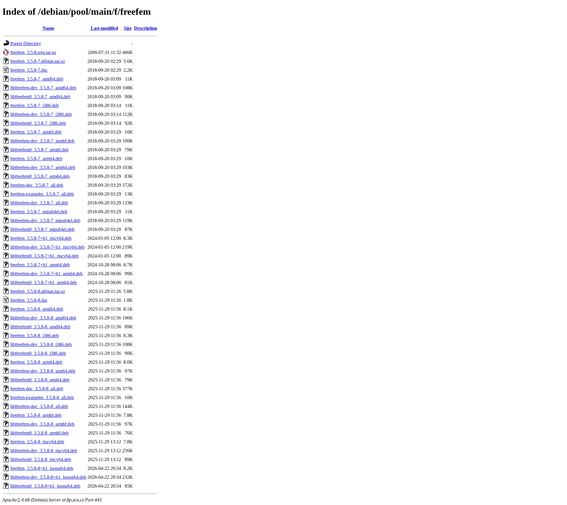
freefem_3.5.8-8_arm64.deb (36, 362)
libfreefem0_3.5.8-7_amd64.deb (40, 96)
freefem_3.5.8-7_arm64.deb (36, 158)
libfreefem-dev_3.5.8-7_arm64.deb (42, 167)
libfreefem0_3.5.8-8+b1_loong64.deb (45, 485)
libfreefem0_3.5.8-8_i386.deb (38, 353)
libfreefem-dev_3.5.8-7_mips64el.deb (45, 220)
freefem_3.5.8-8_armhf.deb (35, 415)
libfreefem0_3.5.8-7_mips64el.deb (42, 229)
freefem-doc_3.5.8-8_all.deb (36, 388)
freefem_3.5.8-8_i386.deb (34, 335)
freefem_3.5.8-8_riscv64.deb (37, 441)
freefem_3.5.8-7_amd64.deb (36, 78)
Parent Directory (25, 43)
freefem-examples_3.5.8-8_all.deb (42, 397)
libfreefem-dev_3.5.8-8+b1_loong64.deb (48, 477)
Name (48, 28)
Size (128, 28)
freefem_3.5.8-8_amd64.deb (36, 308)
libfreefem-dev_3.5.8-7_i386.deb (41, 114)
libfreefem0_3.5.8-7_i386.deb (38, 123)
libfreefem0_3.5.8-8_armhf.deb (39, 432)
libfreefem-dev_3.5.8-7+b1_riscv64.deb (47, 247)
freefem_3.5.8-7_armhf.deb (35, 132)
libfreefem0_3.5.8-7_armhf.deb (39, 149)
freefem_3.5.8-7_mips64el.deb (38, 211)
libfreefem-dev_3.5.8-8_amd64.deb (43, 317)
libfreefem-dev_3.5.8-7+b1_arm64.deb (46, 273)
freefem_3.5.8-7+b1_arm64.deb (40, 264)
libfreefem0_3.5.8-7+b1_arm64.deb (43, 282)
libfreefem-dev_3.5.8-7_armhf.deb (42, 140)
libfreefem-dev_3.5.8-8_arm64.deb (42, 370)
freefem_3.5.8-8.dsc (29, 300)
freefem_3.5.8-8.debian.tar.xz (37, 291)
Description (145, 28)
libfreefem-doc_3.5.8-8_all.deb (39, 406)
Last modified (104, 28)
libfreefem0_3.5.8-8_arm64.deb (39, 379)
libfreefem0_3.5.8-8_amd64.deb (40, 326)
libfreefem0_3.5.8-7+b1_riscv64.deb (44, 255)
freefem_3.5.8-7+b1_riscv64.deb (40, 238)
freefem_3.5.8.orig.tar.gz (33, 52)
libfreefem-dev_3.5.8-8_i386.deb (41, 344)
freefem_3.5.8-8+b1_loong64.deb (41, 468)
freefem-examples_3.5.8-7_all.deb (42, 193)
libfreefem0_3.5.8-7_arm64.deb (39, 176)
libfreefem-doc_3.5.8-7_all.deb (39, 202)
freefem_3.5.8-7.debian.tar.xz (37, 61)
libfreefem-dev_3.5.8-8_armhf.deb (42, 424)
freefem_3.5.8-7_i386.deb (34, 105)
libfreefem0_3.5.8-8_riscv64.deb (40, 459)
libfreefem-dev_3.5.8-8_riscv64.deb (43, 450)
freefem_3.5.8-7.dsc (29, 70)
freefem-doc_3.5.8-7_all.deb (36, 185)
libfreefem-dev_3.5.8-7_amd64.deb (43, 87)
